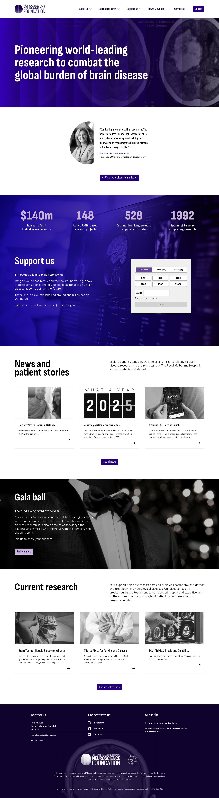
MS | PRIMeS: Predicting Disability (169, 651)
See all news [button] (109, 461)
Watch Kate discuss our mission (121, 177)
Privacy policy (83, 789)
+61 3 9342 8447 (38, 740)
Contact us (180, 9)
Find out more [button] (24, 551)
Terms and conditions (65, 789)
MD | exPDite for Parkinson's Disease (105, 651)
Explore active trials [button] (109, 687)
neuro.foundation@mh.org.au (43, 735)
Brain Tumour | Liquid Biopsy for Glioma (42, 651)
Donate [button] (198, 9)
